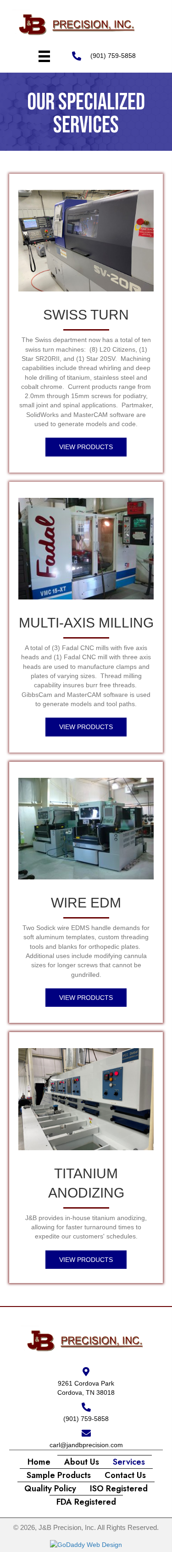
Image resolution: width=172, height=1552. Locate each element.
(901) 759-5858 (113, 55)
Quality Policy (50, 1489)
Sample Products (59, 1475)
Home (39, 1462)
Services (129, 1462)
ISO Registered (119, 1489)
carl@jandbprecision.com (86, 1445)
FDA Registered (86, 1502)
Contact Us (125, 1475)
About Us (81, 1462)
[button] (86, 447)
